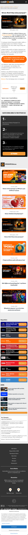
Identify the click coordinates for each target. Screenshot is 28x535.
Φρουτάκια (14, 456)
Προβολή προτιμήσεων (14, 530)
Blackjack (14, 460)
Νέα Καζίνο (14, 448)
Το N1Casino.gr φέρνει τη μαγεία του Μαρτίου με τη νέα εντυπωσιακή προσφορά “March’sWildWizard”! (14, 436)
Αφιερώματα (14, 463)
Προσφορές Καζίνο (14, 453)
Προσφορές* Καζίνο (9, 6)
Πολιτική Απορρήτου (14, 533)
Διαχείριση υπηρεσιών (6, 523)
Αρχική (2, 6)
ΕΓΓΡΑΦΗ (14, 154)
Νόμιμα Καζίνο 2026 (14, 451)
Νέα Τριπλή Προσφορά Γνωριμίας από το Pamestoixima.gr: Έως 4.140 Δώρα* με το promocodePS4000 (10, 432)
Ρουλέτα (14, 458)
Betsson (16, 6)
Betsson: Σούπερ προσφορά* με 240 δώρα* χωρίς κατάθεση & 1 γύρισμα (12, 427)
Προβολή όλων (5, 412)
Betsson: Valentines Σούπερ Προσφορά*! (10, 439)
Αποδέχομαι (14, 526)
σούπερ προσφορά (7, 35)
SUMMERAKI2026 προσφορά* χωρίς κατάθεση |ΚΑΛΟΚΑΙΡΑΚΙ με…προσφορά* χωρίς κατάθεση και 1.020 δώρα (12, 423)
